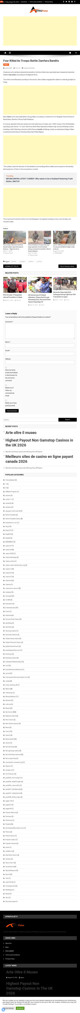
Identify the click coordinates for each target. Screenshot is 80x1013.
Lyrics (7, 673)
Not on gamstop (11, 758)
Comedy (8, 596)
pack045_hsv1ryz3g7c (13, 778)
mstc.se (8, 704)
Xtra (7, 897)
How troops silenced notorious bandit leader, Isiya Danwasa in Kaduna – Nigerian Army (13, 247)
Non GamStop (10, 747)
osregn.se (9, 770)
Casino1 (8, 569)
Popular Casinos (11, 843)
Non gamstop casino (12, 751)
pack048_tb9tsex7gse (13, 797)
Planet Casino (10, 836)
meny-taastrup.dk (11, 685)
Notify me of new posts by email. (11, 404)
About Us (9, 943)
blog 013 (8, 530)
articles (8, 507)
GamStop (9, 627)
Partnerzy (9, 820)
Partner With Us (11, 812)
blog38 (8, 538)
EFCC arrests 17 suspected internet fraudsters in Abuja (12, 296)
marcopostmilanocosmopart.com (17, 677)
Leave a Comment (29, 68)
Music (7, 708)
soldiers (30, 261)
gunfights (22, 261)
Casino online (10, 561)
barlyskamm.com (11, 522)
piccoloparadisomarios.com (15, 828)
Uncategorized (10, 886)
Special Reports (11, 870)
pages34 (8, 808)
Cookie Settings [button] (8, 1008)
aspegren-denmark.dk (13, 511)
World (7, 894)
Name (7, 342)
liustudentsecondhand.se (14, 669)
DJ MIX (8, 600)
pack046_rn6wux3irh (12, 785)
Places (8, 832)
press (7, 847)
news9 (8, 743)
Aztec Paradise (11, 515)
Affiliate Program (11, 491)
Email (7, 350)
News (7, 727)
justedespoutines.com (13, 650)
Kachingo (9, 654)
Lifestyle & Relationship (13, 662)
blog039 (8, 534)
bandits (40, 129)
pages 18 (9, 801)
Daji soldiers (12, 75)
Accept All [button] (20, 1008)
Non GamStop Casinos (13, 754)
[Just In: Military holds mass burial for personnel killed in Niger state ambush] (64, 237)
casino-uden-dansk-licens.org (15, 565)
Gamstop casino (11, 631)
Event (7, 611)
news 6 (8, 735)
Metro (6, 64)
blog (7, 526)
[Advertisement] (40, 31)
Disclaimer (24, 2)
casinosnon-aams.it (12, 588)
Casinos (8, 584)
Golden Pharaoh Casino (13, 642)
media (8, 681)
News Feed (9, 739)
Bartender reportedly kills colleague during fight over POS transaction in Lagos (64, 294)
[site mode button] (71, 53)
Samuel (17, 68)
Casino (8, 549)
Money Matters (11, 696)
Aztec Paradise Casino (13, 518)
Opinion (8, 766)
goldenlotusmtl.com (12, 646)
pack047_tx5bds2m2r (13, 793)
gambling (9, 623)
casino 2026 (9, 553)
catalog (8, 592)
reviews (8, 859)
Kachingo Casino (11, 658)
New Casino (9, 720)
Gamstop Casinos (11, 635)
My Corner (9, 712)
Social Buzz (9, 866)
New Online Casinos (12, 723)
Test (7, 878)
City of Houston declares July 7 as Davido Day (68, 266)
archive (8, 495)
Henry (42, 305)
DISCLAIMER (10, 951)
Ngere (22, 977)
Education (9, 604)
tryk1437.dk (9, 882)
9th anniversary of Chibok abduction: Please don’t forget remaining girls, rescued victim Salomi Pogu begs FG (39, 298)
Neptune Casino (11, 716)
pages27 (8, 805)
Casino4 (8, 580)
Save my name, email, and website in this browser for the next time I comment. (11, 375)
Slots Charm (10, 863)
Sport (7, 874)
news (7, 731)
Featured (8, 615)
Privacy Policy (49, 2)
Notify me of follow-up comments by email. (9, 392)
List (7, 665)
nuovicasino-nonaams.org (14, 762)
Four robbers (7, 117)
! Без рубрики (10, 480)
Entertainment (10, 607)
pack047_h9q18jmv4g (13, 789)
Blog (7, 947)
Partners (8, 816)
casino (8, 546)
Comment (9, 322)
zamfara (39, 261)
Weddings (9, 890)
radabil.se (9, 851)
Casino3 (8, 577)
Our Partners (10, 774)
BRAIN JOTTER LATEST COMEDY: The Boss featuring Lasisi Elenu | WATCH (14, 266)
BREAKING (9, 542)
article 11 (9, 499)
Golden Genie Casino (12, 638)
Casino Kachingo (11, 557)
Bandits (13, 261)
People (8, 824)
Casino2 (8, 573)
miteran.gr (9, 693)
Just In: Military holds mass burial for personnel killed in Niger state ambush (64, 247)
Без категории (10, 901)
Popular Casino (10, 839)
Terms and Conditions (36, 2)
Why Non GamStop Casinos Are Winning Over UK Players (24, 452)
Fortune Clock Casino (12, 619)
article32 (8, 503)
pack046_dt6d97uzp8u (13, 781)
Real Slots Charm (11, 855)
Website (8, 359)
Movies (8, 700)
